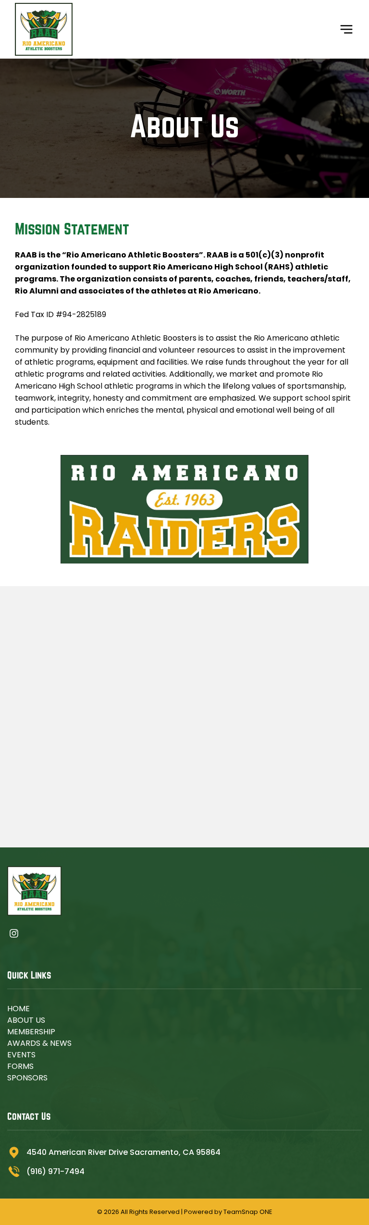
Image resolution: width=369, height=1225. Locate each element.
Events (21, 1054)
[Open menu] (346, 29)
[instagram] (13, 935)
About (20, 1020)
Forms (20, 1066)
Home (18, 1008)
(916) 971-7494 (55, 1171)
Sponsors (27, 1077)
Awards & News (39, 1043)
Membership (31, 1031)
